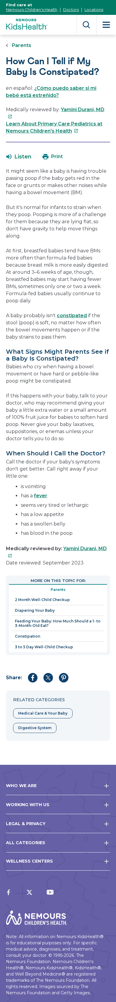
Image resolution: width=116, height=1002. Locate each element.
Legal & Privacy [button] (26, 823)
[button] (18, 156)
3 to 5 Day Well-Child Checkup (44, 647)
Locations (93, 9)
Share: (14, 677)
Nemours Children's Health (31, 9)
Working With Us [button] (27, 804)
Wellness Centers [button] (29, 861)
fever (40, 495)
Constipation (27, 636)
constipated (72, 315)
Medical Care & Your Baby (43, 713)
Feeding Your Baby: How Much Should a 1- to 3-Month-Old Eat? (58, 623)
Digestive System (34, 728)
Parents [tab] (58, 589)
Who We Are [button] (21, 785)
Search (86, 25)
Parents (21, 45)
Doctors (71, 9)
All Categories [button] (25, 842)
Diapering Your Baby (35, 610)
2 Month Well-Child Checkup (42, 599)
